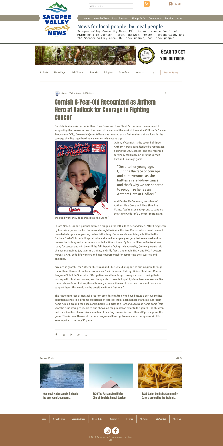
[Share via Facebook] (56, 334)
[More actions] (165, 93)
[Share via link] (78, 334)
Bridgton (108, 72)
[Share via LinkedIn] (71, 334)
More (138, 72)
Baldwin (94, 72)
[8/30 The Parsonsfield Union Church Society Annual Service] (111, 376)
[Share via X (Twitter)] (63, 334)
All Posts (44, 72)
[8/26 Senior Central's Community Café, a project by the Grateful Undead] (160, 376)
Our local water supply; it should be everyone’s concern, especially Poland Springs (60, 396)
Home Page (59, 72)
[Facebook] (115, 430)
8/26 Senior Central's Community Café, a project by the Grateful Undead (160, 396)
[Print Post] (85, 334)
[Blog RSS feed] (147, 4)
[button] (101, 18)
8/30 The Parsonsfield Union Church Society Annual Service (109, 396)
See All (179, 358)
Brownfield (124, 72)
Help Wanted (77, 72)
